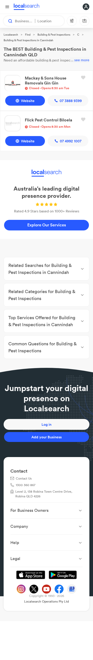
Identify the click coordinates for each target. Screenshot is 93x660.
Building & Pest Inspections (53, 34)
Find (27, 34)
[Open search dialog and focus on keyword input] (8, 21)
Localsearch (11, 34)
